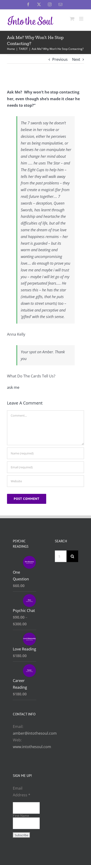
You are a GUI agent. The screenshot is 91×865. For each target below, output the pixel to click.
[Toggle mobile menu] (81, 18)
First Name (21, 815)
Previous (60, 59)
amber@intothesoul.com (35, 733)
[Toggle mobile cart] (72, 18)
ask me (13, 387)
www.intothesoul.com (32, 746)
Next (76, 59)
